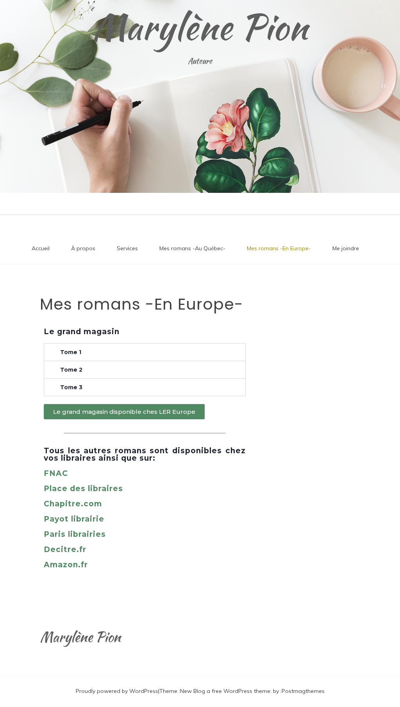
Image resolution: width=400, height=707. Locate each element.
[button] (124, 411)
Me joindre (345, 248)
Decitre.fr (65, 549)
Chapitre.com (73, 503)
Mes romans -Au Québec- (192, 248)
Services (127, 248)
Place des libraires (83, 488)
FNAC (56, 473)
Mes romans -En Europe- (279, 248)
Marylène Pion (200, 27)
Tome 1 (70, 352)
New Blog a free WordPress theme (225, 691)
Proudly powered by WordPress (117, 691)
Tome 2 (71, 369)
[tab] (144, 352)
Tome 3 (71, 387)
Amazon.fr (66, 564)
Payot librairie (74, 519)
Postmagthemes (303, 691)
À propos (83, 248)
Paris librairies (75, 534)
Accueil (41, 248)
